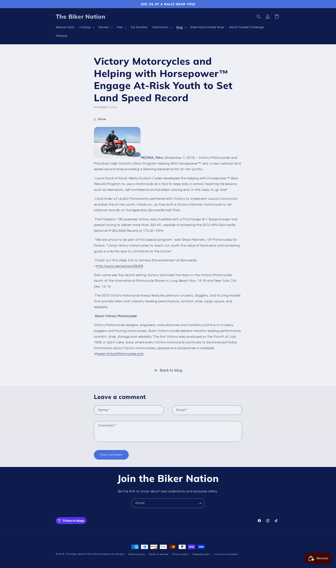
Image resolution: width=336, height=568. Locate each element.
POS (88, 554)
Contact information (226, 554)
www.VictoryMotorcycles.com (120, 354)
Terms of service (158, 554)
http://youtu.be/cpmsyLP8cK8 (119, 266)
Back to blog (171, 370)
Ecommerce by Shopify (111, 554)
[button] (86, 27)
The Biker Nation (76, 554)
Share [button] (102, 119)
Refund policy (137, 554)
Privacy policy (180, 554)
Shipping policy (201, 554)
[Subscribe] (200, 503)
